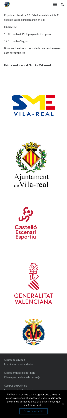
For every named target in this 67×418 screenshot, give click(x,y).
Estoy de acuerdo (33, 411)
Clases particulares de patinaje (22, 377)
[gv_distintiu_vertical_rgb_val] (33, 283)
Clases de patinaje (15, 359)
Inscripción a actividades (18, 364)
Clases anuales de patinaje (19, 372)
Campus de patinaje (15, 385)
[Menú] (55, 4)
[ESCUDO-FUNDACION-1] (33, 332)
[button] (62, 4)
